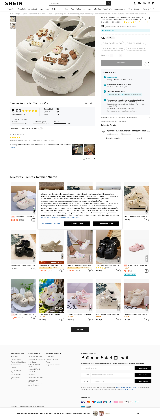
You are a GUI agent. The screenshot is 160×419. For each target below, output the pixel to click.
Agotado (121, 63)
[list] (100, 357)
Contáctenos (50, 356)
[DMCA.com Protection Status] (88, 406)
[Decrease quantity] (111, 55)
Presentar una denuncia (15, 378)
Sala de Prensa (16, 365)
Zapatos (24, 14)
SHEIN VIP (31, 375)
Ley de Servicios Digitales (16, 371)
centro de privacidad (127, 389)
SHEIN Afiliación (16, 375)
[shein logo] (13, 3)
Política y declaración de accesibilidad (35, 384)
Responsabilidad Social (18, 362)
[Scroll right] (153, 9)
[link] (139, 3)
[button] (148, 3)
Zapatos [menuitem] (137, 9)
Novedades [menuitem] (22, 9)
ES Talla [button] (109, 38)
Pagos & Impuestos (52, 359)
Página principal (15, 14)
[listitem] (23, 204)
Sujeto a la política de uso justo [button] (117, 87)
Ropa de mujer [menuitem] (44, 9)
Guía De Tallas (33, 372)
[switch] (40, 128)
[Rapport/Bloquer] (93, 158)
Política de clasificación (35, 377)
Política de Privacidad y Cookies (126, 387)
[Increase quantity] (120, 55)
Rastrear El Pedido (34, 369)
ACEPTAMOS (85, 398)
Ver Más (80, 329)
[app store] (122, 359)
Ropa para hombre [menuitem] (94, 9)
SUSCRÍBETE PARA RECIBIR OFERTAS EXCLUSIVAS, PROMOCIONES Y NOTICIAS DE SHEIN (112, 364)
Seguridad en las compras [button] (116, 91)
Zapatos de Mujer (34, 14)
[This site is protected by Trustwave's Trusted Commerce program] (83, 406)
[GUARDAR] (147, 63)
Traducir (12, 147)
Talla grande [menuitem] (80, 9)
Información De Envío (35, 356)
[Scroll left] (150, 9)
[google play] (127, 359)
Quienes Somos (16, 359)
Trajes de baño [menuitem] (57, 9)
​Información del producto (33, 381)
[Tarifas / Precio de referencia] (111, 26)
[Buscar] (108, 3)
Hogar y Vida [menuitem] (69, 9)
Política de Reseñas (17, 114)
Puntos (48, 362)
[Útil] (83, 158)
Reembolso (32, 362)
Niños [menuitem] (130, 9)
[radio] (112, 43)
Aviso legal (14, 356)
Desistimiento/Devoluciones (37, 359)
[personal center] (134, 3)
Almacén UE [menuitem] (32, 9)
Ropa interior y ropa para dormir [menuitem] (114, 9)
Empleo (13, 368)
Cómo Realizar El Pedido (34, 365)
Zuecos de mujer (46, 14)
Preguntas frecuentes (53, 365)
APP (122, 353)
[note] (51, 262)
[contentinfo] (116, 402)
